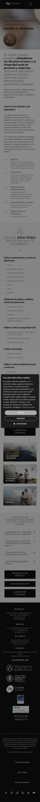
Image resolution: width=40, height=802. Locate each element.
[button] (20, 423)
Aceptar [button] (20, 413)
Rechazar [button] (21, 418)
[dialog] (20, 401)
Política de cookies (28, 407)
